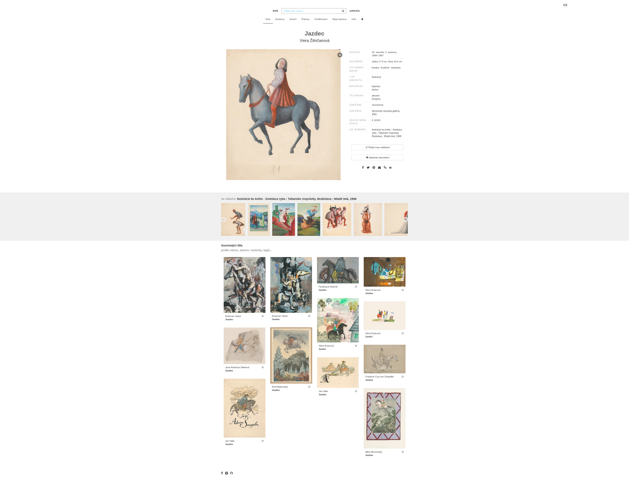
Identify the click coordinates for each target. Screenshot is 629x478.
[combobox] (314, 11)
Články (306, 19)
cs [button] (565, 5)
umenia (355, 10)
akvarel (375, 95)
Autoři (293, 19)
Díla (268, 19)
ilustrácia (376, 77)
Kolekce (280, 19)
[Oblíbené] (362, 19)
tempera (376, 98)
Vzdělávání (321, 19)
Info (354, 19)
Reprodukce (340, 19)
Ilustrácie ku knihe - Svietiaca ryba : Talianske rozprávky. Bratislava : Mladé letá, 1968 (387, 132)
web (275, 10)
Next (405, 219)
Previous (223, 219)
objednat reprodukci (378, 157)
